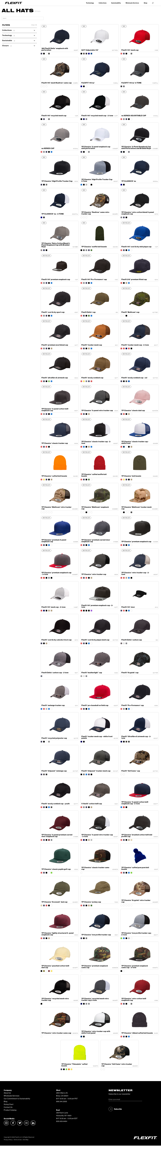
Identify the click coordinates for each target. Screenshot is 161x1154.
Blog (5, 1101)
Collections (102, 3)
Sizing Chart (8, 1104)
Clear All (34, 25)
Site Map (25, 1139)
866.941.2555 (61, 1101)
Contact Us (8, 1107)
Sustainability (116, 3)
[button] (90, 3)
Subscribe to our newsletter (119, 1094)
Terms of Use (18, 1139)
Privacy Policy (8, 1139)
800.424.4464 (61, 1121)
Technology (90, 3)
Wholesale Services (132, 3)
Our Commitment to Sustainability (17, 1099)
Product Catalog (10, 1110)
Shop (145, 3)
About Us (7, 1093)
